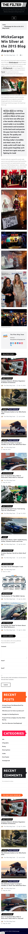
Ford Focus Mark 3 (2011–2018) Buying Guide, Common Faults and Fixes (14, 540)
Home (4, 24)
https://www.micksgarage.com (17, 339)
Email (3, 668)
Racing (4, 746)
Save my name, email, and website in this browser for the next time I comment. (14, 678)
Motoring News (6, 750)
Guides (4, 753)
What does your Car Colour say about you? (13, 710)
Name (3, 660)
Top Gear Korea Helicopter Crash (12, 566)
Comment (3, 646)
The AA (3, 72)
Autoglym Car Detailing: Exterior (10, 714)
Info (3, 739)
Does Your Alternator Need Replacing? (12, 723)
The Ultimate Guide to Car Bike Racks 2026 (13, 412)
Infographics (5, 742)
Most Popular (5, 757)
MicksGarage (23, 931)
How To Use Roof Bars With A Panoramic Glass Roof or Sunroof (12, 476)
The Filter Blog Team (9, 55)
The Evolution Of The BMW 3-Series (13, 596)
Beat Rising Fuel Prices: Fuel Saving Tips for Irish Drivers (13, 509)
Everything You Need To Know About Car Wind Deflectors (13, 626)
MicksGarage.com (13, 62)
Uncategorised (6, 760)
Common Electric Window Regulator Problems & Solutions (13, 381)
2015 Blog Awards (7, 68)
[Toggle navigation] (14, 18)
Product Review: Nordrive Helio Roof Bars (13, 554)
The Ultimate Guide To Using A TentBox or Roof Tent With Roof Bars (13, 443)
